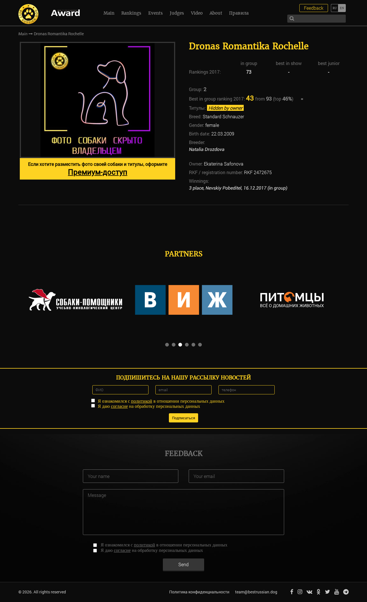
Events (155, 13)
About (216, 13)
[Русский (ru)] (334, 8)
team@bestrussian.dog (256, 592)
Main (109, 13)
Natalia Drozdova (207, 149)
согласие (119, 406)
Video (197, 13)
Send (183, 564)
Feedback (313, 8)
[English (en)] (342, 8)
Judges (177, 13)
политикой (141, 401)
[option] (97, 111)
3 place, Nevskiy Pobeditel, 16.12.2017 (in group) (238, 188)
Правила (239, 13)
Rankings (131, 13)
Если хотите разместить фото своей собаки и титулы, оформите (97, 169)
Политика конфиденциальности (199, 592)
